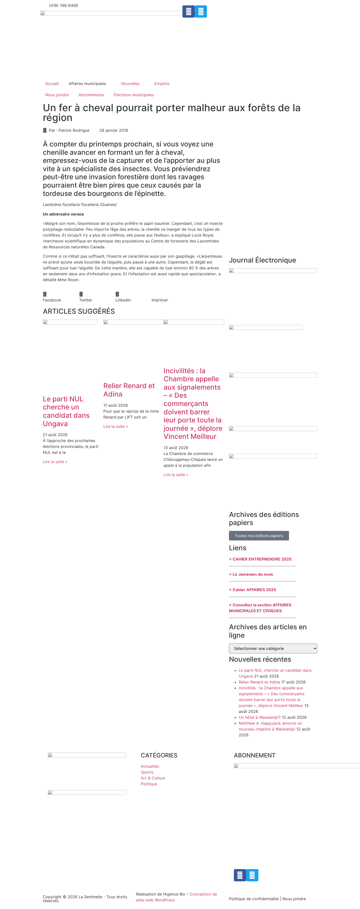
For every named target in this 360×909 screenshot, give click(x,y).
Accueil (52, 83)
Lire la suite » (55, 461)
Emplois (162, 83)
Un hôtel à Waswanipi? (260, 717)
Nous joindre (57, 94)
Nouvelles (130, 83)
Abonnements (91, 94)
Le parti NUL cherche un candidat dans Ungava (66, 411)
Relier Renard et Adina (129, 390)
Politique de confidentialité (254, 898)
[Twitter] (201, 11)
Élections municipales (134, 94)
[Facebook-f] (188, 11)
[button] (61, 297)
